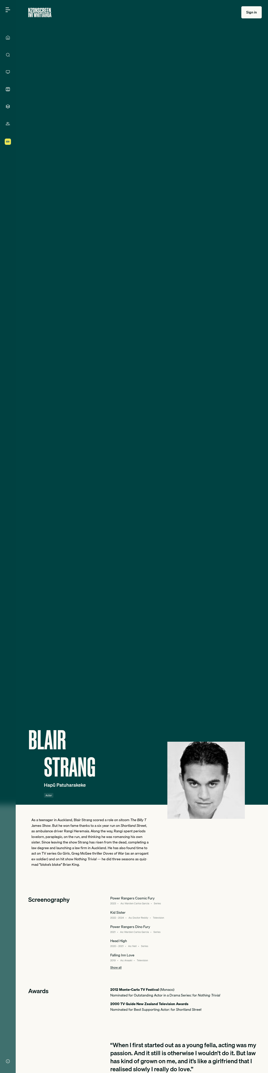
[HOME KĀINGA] (8, 37)
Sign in (251, 12)
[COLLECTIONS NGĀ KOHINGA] (8, 106)
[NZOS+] (8, 141)
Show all (116, 967)
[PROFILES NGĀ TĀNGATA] (8, 123)
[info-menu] (8, 1061)
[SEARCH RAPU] (8, 54)
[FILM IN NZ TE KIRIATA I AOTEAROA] (8, 89)
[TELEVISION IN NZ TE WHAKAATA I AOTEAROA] (8, 72)
